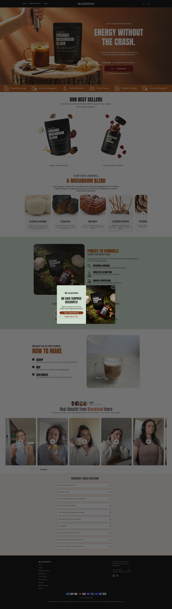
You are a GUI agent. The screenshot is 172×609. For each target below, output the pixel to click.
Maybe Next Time (71, 316)
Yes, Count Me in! (71, 313)
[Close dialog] (113, 287)
